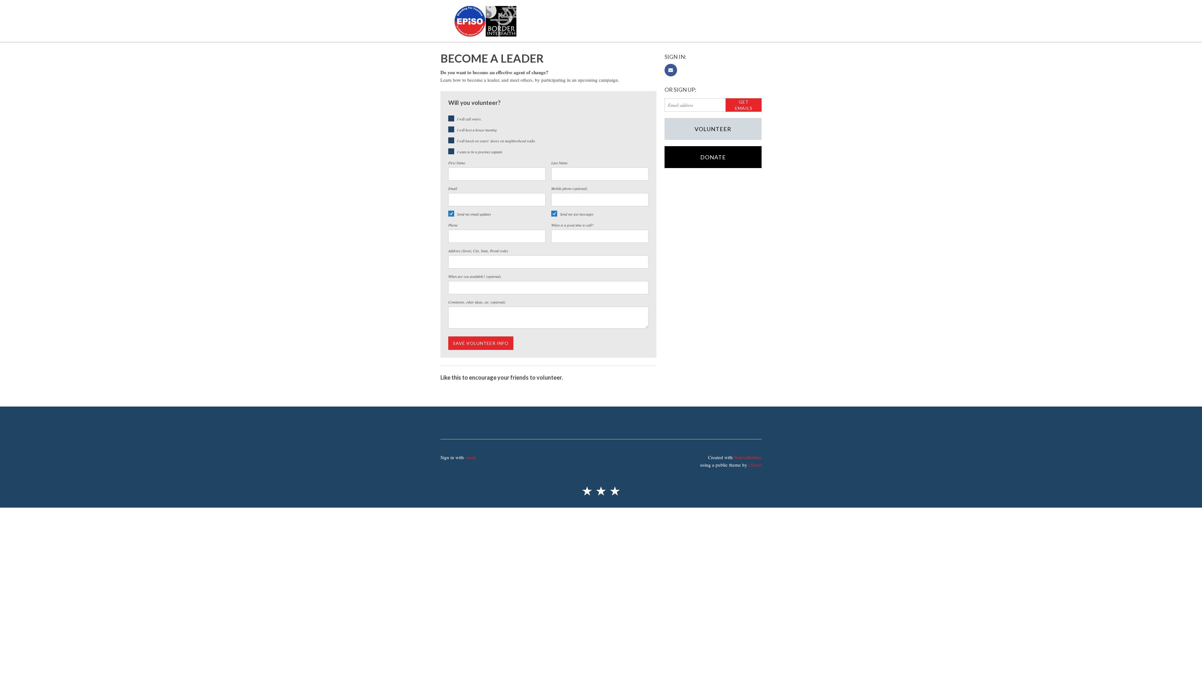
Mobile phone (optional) (569, 188)
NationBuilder (748, 457)
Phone (453, 225)
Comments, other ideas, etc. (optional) (476, 302)
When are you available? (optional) (474, 276)
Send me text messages (576, 214)
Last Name (559, 162)
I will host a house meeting (477, 129)
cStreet (755, 465)
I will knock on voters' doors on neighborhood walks (496, 140)
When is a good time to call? (572, 225)
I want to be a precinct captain (479, 151)
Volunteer (713, 128)
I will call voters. (469, 118)
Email (452, 188)
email (470, 457)
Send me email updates (474, 214)
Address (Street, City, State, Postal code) (478, 250)
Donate (713, 157)
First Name (456, 162)
